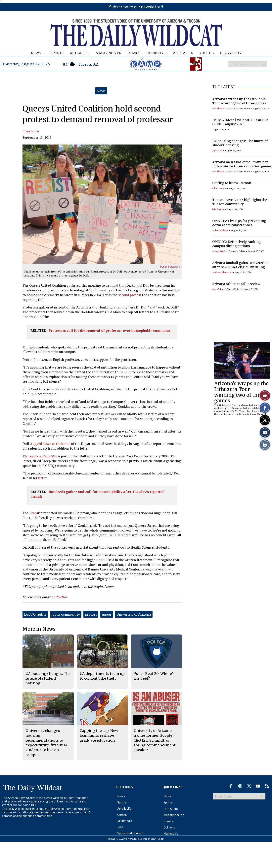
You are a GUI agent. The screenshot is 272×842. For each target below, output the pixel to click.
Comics (134, 53)
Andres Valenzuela (222, 272)
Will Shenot (218, 108)
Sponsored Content (130, 833)
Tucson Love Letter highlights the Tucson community (239, 202)
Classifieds (230, 53)
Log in (161, 838)
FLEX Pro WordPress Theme (132, 838)
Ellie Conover (219, 188)
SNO (153, 838)
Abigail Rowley (220, 251)
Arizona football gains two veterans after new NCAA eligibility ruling (240, 265)
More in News (39, 629)
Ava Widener (219, 289)
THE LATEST (223, 86)
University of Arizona (133, 614)
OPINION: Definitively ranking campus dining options (236, 244)
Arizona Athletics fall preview (236, 284)
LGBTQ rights (35, 614)
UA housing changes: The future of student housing (47, 678)
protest (91, 614)
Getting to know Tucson (231, 183)
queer (106, 614)
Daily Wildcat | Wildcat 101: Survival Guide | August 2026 (240, 122)
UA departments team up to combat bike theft (102, 676)
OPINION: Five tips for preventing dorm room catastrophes (239, 223)
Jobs (120, 827)
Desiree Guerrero (170, 266)
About (205, 53)
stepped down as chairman (50, 443)
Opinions (155, 53)
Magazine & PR (108, 53)
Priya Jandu (31, 131)
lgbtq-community (65, 614)
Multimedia (182, 53)
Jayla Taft (217, 150)
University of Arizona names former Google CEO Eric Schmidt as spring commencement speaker (155, 740)
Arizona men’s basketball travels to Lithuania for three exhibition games (242, 164)
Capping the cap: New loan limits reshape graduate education (99, 735)
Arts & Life (79, 53)
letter (42, 478)
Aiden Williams (220, 230)
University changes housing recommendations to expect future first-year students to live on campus (46, 742)
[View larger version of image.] (102, 204)
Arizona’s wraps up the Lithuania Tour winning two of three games (239, 101)
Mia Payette (218, 209)
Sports (57, 53)
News (36, 53)
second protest (129, 295)
